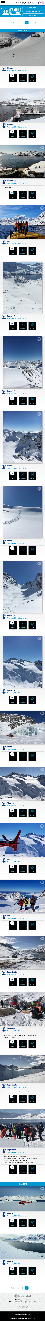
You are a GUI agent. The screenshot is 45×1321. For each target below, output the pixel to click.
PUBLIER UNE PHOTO (33, 8)
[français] (39, 3)
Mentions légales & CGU (26, 1318)
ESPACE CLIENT (33, 15)
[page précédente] (18, 22)
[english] (42, 3)
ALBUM (32, 80)
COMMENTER (22, 80)
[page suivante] (35, 22)
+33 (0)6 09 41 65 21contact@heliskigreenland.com (22, 1301)
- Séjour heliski (17, 69)
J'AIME (13, 78)
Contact (13, 1318)
